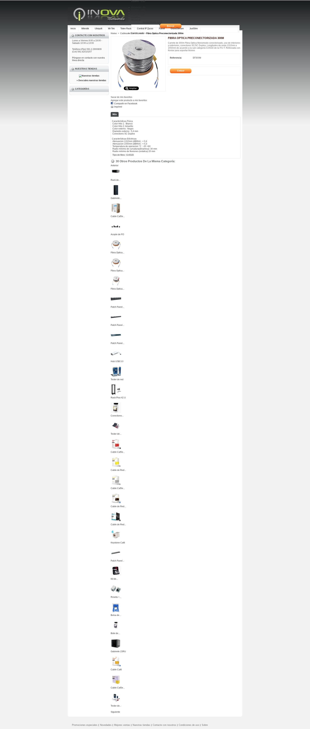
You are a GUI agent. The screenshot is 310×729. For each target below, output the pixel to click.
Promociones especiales (84, 725)
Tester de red (117, 379)
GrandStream (177, 28)
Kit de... (114, 579)
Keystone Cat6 (118, 542)
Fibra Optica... (117, 252)
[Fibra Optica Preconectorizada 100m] (116, 267)
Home (114, 33)
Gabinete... (116, 198)
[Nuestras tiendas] (89, 75)
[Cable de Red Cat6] (116, 503)
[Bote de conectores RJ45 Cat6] (116, 629)
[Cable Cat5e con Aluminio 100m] (116, 684)
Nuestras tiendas (86, 68)
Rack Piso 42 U (118, 397)
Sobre (205, 725)
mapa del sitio (138, 15)
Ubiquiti (98, 28)
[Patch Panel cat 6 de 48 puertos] (116, 303)
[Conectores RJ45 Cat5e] (116, 412)
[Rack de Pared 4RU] (116, 176)
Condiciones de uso (189, 725)
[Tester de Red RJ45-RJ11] (116, 702)
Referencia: (176, 58)
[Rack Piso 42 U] (116, 394)
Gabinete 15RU (118, 651)
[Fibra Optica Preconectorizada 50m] (116, 249)
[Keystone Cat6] (116, 539)
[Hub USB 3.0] (116, 358)
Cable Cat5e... (118, 216)
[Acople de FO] (116, 231)
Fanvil (162, 28)
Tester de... (116, 434)
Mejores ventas (122, 725)
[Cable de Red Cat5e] (116, 466)
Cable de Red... (118, 470)
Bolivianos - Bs (138, 7)
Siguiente (115, 712)
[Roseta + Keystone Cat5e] (116, 593)
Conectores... (117, 415)
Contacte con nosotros (164, 725)
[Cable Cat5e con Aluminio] (116, 484)
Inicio (73, 28)
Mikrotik (85, 28)
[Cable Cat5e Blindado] (116, 212)
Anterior (114, 165)
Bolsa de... (116, 615)
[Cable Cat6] (116, 666)
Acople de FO (117, 234)
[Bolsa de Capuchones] (116, 611)
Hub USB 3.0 (117, 361)
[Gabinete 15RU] (116, 648)
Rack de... (115, 180)
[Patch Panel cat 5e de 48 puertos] (116, 339)
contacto (135, 12)
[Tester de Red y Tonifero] (116, 430)
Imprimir (118, 107)
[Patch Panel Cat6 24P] (116, 557)
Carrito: (137, 33)
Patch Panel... (117, 307)
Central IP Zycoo (145, 28)
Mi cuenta (136, 20)
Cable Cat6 (116, 669)
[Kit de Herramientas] (116, 575)
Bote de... (115, 633)
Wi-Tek (111, 28)
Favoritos (135, 17)
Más (114, 114)
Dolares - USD (138, 10)
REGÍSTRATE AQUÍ (152, 22)
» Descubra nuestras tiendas (91, 80)
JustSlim (193, 28)
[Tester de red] (116, 376)
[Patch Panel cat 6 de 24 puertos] (116, 321)
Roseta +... (116, 597)
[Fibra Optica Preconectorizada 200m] (116, 285)
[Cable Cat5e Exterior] (116, 448)
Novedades (106, 725)
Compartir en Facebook (125, 103)
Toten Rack (125, 28)
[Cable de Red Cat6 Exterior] (116, 521)
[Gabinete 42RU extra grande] (116, 194)
